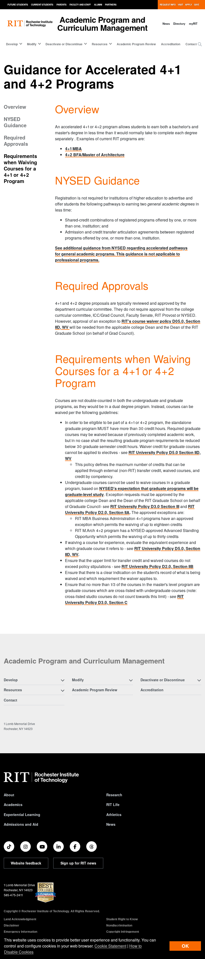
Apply (188, 4)
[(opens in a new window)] (9, 846)
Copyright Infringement (122, 931)
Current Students (42, 4)
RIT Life (113, 804)
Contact (191, 44)
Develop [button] (12, 44)
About (9, 794)
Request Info (168, 4)
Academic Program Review (136, 44)
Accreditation (170, 44)
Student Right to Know (122, 919)
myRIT (193, 24)
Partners (110, 4)
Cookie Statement (110, 946)
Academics (13, 804)
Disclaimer (11, 925)
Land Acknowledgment (20, 919)
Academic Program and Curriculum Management (102, 23)
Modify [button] (31, 44)
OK (185, 945)
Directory (179, 24)
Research (114, 794)
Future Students (18, 4)
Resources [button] (100, 44)
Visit (180, 4)
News (166, 24)
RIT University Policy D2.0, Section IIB (158, 566)
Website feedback (26, 863)
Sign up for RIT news (78, 863)
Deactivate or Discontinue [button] (64, 44)
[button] (200, 44)
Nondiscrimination (119, 925)
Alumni (98, 4)
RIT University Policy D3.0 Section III (144, 506)
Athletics (114, 814)
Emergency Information (20, 931)
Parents (61, 4)
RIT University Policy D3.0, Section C (124, 599)
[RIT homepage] (30, 23)
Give (196, 4)
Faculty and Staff (80, 4)
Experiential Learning (22, 814)
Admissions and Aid (21, 824)
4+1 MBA (73, 149)
